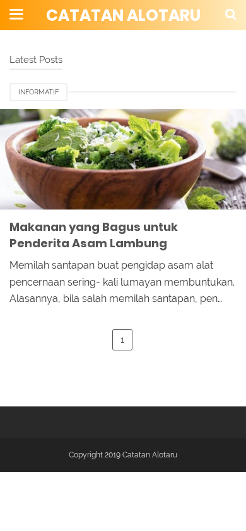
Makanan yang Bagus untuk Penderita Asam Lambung (93, 235)
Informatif (38, 92)
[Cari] (231, 14)
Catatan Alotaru (123, 15)
